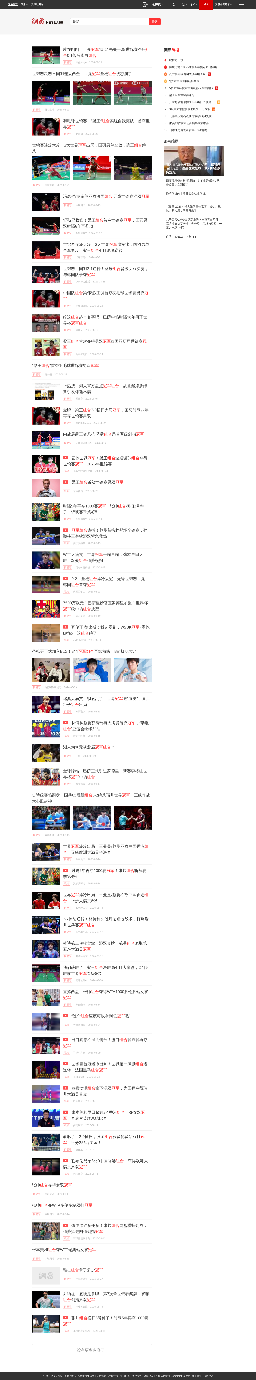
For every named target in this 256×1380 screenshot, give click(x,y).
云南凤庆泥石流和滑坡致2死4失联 (190, 116)
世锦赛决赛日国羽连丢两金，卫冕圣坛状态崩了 (82, 73)
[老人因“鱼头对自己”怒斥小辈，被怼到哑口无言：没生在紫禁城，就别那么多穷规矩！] (194, 161)
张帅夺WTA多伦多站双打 (62, 1205)
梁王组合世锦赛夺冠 (181, 95)
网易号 (67, 62)
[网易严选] (172, 4)
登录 (206, 4)
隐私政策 (148, 1376)
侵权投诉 (208, 1376)
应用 (23, 4)
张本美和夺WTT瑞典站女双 (64, 1249)
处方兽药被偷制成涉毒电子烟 (187, 74)
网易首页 (13, 4)
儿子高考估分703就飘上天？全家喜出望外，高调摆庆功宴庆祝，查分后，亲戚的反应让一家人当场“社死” (194, 223)
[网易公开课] (158, 4)
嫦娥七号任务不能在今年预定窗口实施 (193, 67)
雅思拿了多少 (83, 1270)
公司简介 (101, 1376)
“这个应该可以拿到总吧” (100, 1015)
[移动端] (145, 4)
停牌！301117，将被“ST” (181, 236)
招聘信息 (125, 1376)
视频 (66, 471)
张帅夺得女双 (52, 1185)
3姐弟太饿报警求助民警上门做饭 (189, 109)
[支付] (184, 4)
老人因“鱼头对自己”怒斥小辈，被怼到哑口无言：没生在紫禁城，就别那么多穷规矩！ (193, 168)
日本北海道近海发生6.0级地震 (188, 130)
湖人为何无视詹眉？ (89, 747)
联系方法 (113, 1376)
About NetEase (86, 1376)
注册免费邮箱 (222, 4)
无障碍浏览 (37, 4)
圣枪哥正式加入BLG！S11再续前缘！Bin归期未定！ (86, 651)
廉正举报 (197, 1376)
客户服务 (137, 1376)
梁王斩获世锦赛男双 (96, 482)
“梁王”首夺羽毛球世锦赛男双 (65, 365)
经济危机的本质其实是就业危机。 (187, 193)
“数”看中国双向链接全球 (184, 81)
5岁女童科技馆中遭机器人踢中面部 (191, 88)
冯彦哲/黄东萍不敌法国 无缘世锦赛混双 (106, 196)
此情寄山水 (176, 60)
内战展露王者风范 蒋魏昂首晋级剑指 (103, 434)
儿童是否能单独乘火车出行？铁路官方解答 (193, 102)
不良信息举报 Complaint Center (173, 1376)
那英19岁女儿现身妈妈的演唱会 (189, 123)
